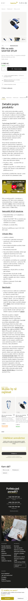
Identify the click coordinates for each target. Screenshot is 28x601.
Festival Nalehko (6, 581)
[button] (26, 406)
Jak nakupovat (18, 547)
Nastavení (3, 595)
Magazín (3, 579)
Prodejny (3, 577)
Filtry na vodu (6, 470)
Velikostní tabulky (6, 560)
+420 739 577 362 (14, 497)
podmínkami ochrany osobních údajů (14, 457)
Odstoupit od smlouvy (18, 565)
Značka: (4, 59)
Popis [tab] (3, 97)
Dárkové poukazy (6, 555)
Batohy (3, 551)
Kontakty (16, 546)
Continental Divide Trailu (9, 355)
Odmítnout (20, 598)
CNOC (10, 204)
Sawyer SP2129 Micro (8, 370)
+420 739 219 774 (14, 502)
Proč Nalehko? (5, 573)
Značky (3, 559)
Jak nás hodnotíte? (6, 575)
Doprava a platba (19, 549)
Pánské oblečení (6, 546)
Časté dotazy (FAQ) (19, 562)
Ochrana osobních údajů (19, 559)
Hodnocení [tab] (15, 97)
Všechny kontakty (14, 510)
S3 (11, 329)
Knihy (3, 557)
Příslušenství (15, 470)
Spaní (3, 549)
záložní (22, 311)
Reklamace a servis (19, 556)
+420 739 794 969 (14, 506)
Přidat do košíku (18, 69)
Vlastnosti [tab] (8, 97)
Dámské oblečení (6, 547)
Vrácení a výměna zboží (19, 554)
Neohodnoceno (14, 45)
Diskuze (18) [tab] (23, 97)
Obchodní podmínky (19, 551)
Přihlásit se (14, 453)
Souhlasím (7, 598)
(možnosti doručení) (9, 81)
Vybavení (5, 472)
